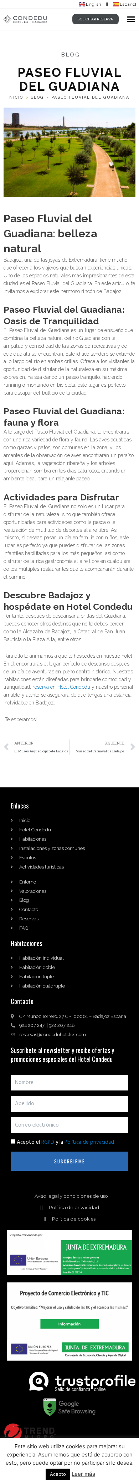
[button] (131, 19)
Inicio (15, 97)
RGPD (47, 1142)
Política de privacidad (89, 1142)
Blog (37, 97)
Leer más (83, 1473)
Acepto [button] (58, 1474)
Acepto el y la (65, 1142)
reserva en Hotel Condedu (61, 687)
